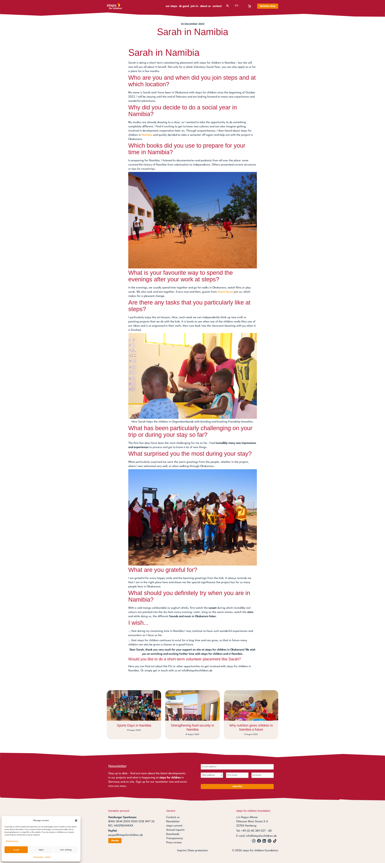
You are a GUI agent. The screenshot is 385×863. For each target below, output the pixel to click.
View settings (66, 850)
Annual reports (175, 830)
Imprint (47, 857)
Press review (174, 842)
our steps (171, 6)
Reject (41, 850)
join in (194, 6)
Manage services (12, 841)
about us (205, 6)
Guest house (225, 292)
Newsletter (173, 821)
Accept (16, 850)
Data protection (198, 850)
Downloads (172, 834)
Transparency (174, 838)
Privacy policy (38, 857)
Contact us (173, 817)
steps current (174, 825)
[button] (76, 820)
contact (217, 6)
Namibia (147, 135)
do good (184, 6)
